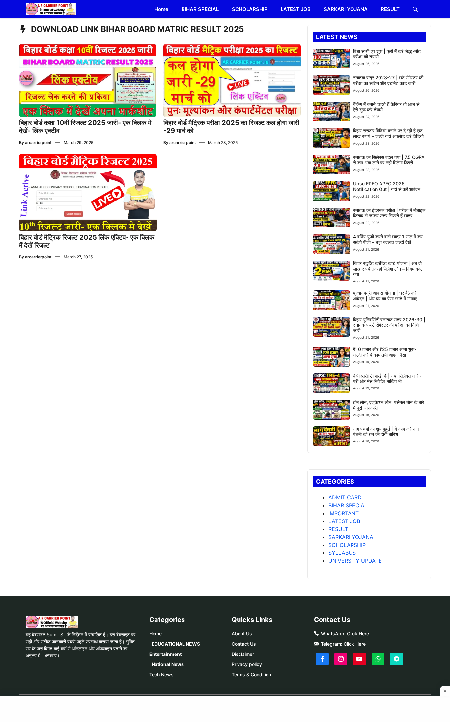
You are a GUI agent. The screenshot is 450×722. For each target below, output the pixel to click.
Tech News (161, 674)
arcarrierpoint (38, 142)
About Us (242, 633)
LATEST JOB (296, 9)
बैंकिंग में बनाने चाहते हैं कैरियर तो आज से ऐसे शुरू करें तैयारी (386, 107)
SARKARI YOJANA (346, 9)
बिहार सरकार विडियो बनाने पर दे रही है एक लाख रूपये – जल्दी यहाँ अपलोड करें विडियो (388, 133)
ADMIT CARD (345, 497)
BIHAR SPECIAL (200, 9)
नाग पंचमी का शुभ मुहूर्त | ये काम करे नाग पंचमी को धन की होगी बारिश (386, 431)
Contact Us (244, 644)
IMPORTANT (343, 513)
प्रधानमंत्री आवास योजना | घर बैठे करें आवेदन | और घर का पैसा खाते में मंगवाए (385, 295)
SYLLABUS (342, 552)
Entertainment (165, 654)
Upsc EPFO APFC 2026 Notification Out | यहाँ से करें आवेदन (386, 186)
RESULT (390, 9)
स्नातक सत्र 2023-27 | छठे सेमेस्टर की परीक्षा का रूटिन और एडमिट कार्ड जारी (388, 80)
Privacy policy (247, 664)
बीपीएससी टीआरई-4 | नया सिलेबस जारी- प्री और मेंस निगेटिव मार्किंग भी (387, 378)
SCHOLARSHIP (249, 9)
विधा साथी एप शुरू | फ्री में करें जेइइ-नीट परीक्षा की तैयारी (387, 54)
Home (161, 9)
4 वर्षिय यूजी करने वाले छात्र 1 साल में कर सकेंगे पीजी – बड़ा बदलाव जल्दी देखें (388, 239)
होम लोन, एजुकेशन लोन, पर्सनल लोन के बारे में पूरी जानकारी (388, 405)
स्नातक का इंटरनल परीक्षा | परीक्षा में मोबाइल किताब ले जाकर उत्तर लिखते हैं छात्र (389, 213)
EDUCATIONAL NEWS (176, 644)
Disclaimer (243, 654)
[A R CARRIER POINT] (51, 9)
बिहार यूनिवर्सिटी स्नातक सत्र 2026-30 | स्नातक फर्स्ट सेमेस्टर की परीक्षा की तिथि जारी (389, 325)
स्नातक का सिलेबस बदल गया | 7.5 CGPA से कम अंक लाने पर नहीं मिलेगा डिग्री (389, 160)
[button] (415, 9)
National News (168, 664)
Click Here (358, 633)
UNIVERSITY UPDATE (355, 560)
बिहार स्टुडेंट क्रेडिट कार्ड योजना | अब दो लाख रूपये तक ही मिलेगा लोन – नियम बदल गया (388, 268)
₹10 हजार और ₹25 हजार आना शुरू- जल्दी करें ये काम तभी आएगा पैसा (384, 352)
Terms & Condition (251, 674)
